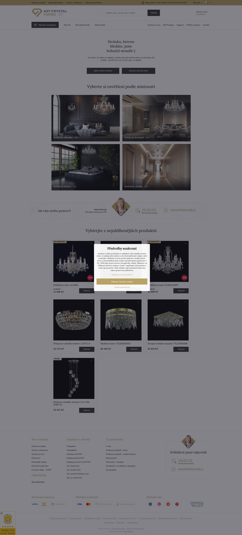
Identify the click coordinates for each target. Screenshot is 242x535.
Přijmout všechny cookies (122, 282)
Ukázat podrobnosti (122, 287)
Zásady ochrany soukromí (122, 275)
